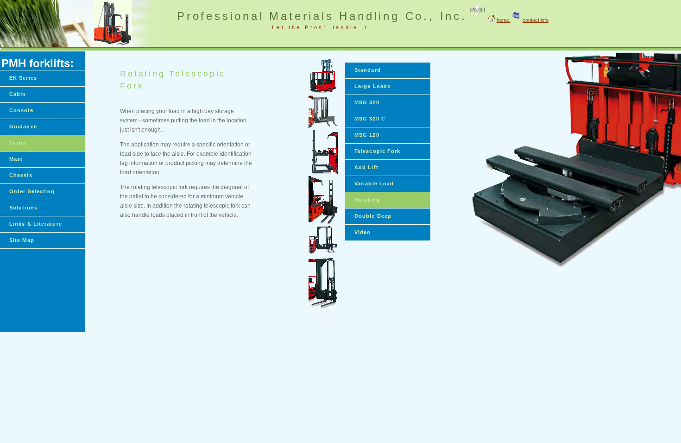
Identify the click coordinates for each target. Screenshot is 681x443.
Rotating (367, 200)
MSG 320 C (369, 118)
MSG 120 (366, 135)
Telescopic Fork (377, 151)
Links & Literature (35, 224)
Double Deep (372, 216)
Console (21, 110)
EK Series (23, 78)
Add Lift (366, 167)
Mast (16, 159)
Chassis (20, 175)
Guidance (23, 126)
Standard (367, 70)
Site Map (21, 240)
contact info (536, 20)
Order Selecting (32, 191)
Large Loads (372, 86)
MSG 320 (366, 102)
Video (362, 232)
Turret (18, 143)
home (504, 20)
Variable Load (374, 183)
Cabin (17, 94)
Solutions (23, 207)
